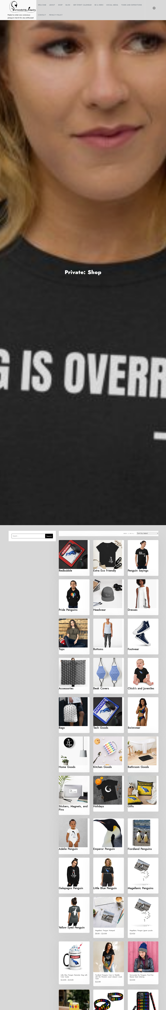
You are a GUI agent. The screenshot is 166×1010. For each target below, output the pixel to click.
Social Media (112, 5)
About (52, 5)
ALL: (133, 533)
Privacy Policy (56, 15)
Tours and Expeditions (131, 5)
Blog (68, 5)
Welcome (42, 5)
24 (130, 533)
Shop (60, 5)
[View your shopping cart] (153, 10)
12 (128, 533)
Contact (42, 15)
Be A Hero (99, 5)
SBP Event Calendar (82, 5)
